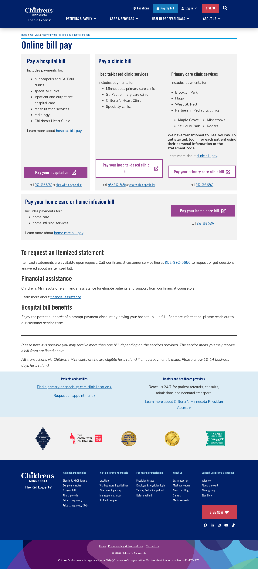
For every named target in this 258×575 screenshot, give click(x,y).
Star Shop (207, 495)
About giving (208, 490)
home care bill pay (68, 232)
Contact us (152, 546)
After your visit (49, 34)
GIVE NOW (216, 512)
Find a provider (71, 495)
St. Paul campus (108, 500)
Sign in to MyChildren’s (75, 480)
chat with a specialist (69, 185)
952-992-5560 (204, 185)
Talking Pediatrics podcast (150, 490)
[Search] (225, 8)
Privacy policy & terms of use (125, 546)
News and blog (180, 490)
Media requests (181, 500)
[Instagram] (219, 525)
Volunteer (206, 480)
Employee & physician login (150, 485)
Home (24, 34)
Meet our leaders (181, 485)
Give (209, 8)
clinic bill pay (207, 155)
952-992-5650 (43, 185)
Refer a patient (144, 495)
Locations (143, 8)
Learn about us (180, 480)
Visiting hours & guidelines (114, 485)
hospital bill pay (69, 130)
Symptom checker (72, 485)
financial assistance (65, 297)
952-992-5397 (205, 223)
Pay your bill (69, 490)
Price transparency (72, 500)
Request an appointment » (74, 395)
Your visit (34, 34)
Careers (177, 495)
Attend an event (210, 485)
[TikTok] (233, 525)
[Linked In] (212, 525)
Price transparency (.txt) (75, 505)
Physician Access (145, 480)
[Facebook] (205, 525)
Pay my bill (167, 8)
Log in (189, 8)
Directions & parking (110, 490)
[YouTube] (226, 525)
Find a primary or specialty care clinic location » (74, 387)
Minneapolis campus (110, 495)
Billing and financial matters (74, 34)
